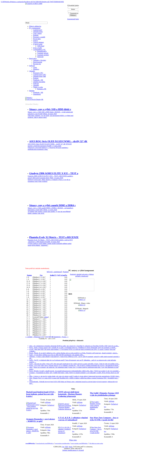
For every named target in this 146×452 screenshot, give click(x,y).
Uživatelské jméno (73, 5)
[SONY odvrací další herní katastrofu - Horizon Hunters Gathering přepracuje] (64, 409)
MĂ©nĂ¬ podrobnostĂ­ (54, 272)
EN (60, 2)
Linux (35, 67)
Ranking (66, 272)
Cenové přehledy (38, 42)
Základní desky (38, 32)
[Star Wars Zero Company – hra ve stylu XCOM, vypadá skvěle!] (96, 433)
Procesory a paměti (39, 37)
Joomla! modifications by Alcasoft (73, 450)
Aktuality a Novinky (39, 60)
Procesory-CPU (38, 73)
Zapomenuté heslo (73, 19)
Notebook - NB (38, 80)
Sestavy (35, 40)
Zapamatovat (74, 13)
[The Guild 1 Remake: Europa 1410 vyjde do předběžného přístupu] (96, 409)
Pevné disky (37, 39)
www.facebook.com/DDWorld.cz (45, 443)
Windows (36, 69)
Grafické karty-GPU (39, 74)
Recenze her (37, 64)
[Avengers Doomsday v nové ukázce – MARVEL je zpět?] (32, 433)
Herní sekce (33, 58)
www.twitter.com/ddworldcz (62, 443)
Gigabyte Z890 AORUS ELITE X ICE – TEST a (53, 173)
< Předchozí (36, 337)
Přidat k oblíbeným (35, 26)
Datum (29, 275)
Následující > (57, 337)
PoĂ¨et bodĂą (62, 275)
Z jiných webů (37, 44)
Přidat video (73, 440)
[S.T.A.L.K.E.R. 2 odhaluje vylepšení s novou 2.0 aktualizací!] (64, 433)
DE (63, 2)
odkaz (46, 317)
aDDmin (48, 402)
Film (48, 430)
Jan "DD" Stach (67, 447)
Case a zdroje (37, 33)
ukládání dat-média (39, 82)
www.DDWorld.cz (30, 443)
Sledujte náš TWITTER (49, 2)
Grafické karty (37, 30)
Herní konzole (37, 62)
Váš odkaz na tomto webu (96, 443)
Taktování (40, 57)
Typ (41, 275)
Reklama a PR (41, 89)
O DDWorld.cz (6, 2)
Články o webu (38, 87)
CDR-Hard (40, 46)
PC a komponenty (35, 28)
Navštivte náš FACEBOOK (33, 2)
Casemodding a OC (39, 49)
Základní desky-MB (39, 76)
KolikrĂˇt (53, 275)
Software (32, 66)
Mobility (32, 91)
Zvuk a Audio (37, 48)
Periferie (35, 35)
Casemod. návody (42, 53)
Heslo (73, 9)
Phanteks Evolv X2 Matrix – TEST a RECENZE (54, 237)
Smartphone (37, 94)
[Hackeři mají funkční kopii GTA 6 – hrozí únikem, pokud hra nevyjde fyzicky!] (32, 410)
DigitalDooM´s (42, 51)
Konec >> (65, 337)
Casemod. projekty (43, 55)
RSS (58, 2)
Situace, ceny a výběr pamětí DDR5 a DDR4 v (52, 205)
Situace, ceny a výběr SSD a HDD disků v (50, 109)
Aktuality (32, 71)
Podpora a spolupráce (17, 2)
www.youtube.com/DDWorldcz (79, 443)
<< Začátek (28, 337)
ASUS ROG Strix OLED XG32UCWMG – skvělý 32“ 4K (58, 141)
